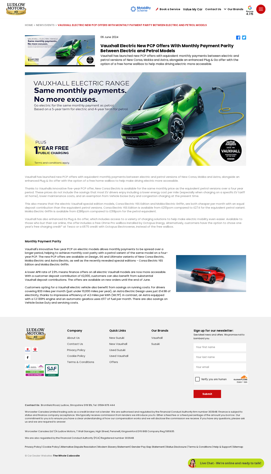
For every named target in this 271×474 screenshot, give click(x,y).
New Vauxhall (118, 344)
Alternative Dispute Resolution (79, 447)
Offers (113, 362)
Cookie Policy (76, 356)
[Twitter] (244, 37)
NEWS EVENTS (45, 25)
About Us (73, 338)
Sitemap (238, 447)
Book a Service (170, 9)
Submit (207, 394)
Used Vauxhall (118, 356)
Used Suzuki (117, 350)
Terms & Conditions (80, 362)
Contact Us (213, 9)
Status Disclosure (176, 447)
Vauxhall (157, 338)
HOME (29, 25)
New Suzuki (116, 338)
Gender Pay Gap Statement (148, 447)
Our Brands (235, 9)
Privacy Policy (76, 350)
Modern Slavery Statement (114, 447)
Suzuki (155, 344)
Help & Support (222, 447)
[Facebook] (238, 37)
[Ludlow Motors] (16, 9)
